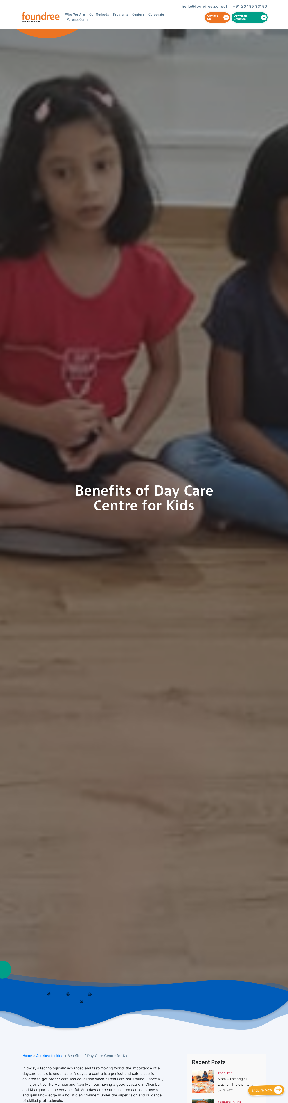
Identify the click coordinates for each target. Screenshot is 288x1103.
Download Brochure (240, 17)
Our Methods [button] (99, 14)
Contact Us (212, 17)
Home (27, 1056)
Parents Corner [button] (78, 20)
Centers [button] (138, 14)
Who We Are (75, 14)
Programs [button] (120, 14)
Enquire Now (261, 1090)
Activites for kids (49, 1056)
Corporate (156, 14)
